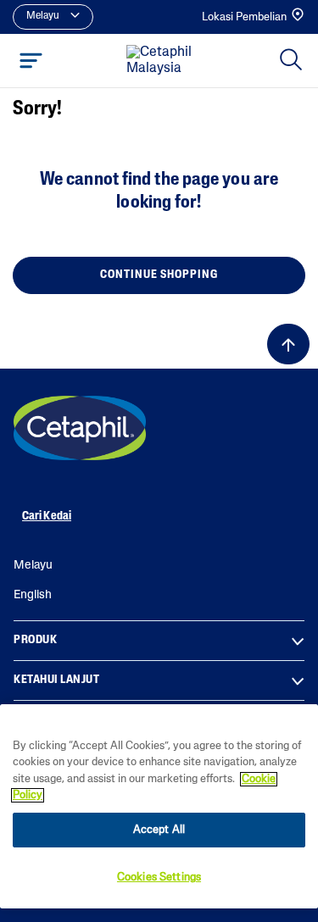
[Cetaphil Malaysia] (80, 428)
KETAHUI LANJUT (56, 680)
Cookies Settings (159, 877)
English (33, 595)
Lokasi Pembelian (244, 17)
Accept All (159, 830)
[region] (159, 806)
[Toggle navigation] (31, 60)
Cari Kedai (46, 516)
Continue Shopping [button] (159, 275)
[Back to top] (288, 344)
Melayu (33, 565)
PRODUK (35, 640)
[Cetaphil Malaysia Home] (163, 61)
